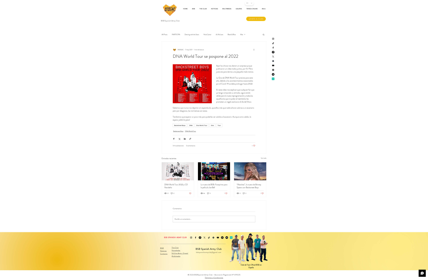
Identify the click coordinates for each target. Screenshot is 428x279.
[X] (204, 237)
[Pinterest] (273, 70)
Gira (212, 125)
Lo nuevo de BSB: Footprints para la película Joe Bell (214, 186)
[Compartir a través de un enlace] (190, 139)
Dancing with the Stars (192, 34)
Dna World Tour (201, 125)
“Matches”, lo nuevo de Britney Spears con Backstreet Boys (249, 186)
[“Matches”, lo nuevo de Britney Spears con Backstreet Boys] (250, 171)
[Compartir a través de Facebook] (174, 139)
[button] (263, 34)
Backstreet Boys (179, 125)
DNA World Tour (190, 131)
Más (241, 34)
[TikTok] (273, 43)
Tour (219, 125)
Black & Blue (232, 34)
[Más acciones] (254, 49)
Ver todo (263, 158)
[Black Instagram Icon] (273, 38)
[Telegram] (273, 74)
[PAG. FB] (273, 47)
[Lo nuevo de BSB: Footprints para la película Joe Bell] (214, 171)
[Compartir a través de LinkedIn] (185, 139)
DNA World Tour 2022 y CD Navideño (176, 186)
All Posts (164, 34)
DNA (190, 125)
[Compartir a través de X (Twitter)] (179, 139)
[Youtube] (273, 65)
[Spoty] (273, 61)
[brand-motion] (273, 79)
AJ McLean (219, 34)
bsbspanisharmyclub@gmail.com (208, 252)
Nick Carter (207, 34)
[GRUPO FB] (273, 52)
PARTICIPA (176, 34)
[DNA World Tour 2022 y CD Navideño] (178, 171)
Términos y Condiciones (214, 277)
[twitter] (273, 56)
